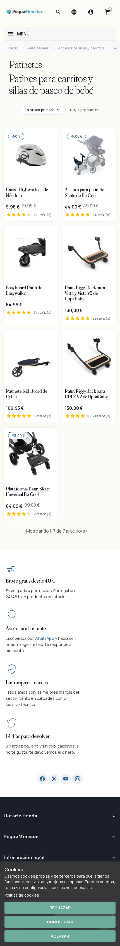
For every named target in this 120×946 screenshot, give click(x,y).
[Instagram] (77, 778)
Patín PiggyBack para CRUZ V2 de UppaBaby (86, 393)
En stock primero (40, 109)
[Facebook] (42, 778)
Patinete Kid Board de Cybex (26, 393)
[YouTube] (66, 778)
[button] (58, 12)
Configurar (60, 922)
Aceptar (60, 936)
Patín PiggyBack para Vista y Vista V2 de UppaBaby (85, 293)
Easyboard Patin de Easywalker (24, 290)
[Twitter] (54, 778)
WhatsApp (44, 638)
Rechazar (60, 907)
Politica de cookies (21, 895)
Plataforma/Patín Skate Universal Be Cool (28, 491)
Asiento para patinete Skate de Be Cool (84, 192)
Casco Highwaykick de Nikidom (27, 192)
